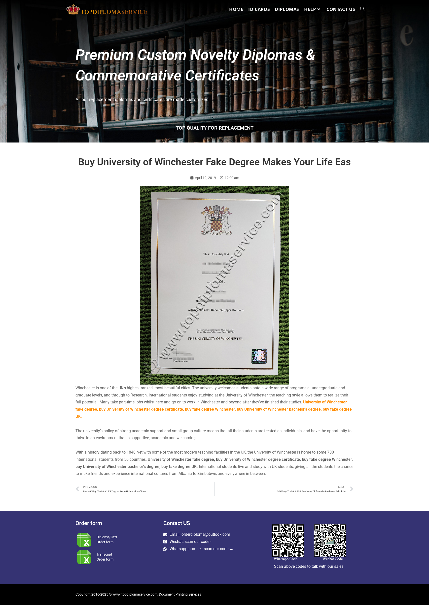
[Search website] (362, 9)
